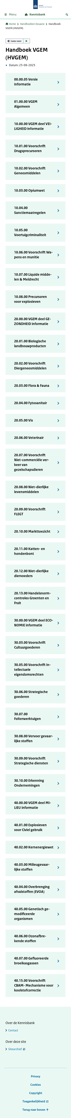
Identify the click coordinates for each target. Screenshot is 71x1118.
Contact (13, 1030)
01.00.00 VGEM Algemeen (25, 104)
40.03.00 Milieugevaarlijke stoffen (32, 867)
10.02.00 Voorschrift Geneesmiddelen (29, 170)
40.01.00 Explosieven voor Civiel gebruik (30, 827)
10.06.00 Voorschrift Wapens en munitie (33, 254)
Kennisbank (37, 14)
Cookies (35, 1085)
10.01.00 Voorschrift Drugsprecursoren (29, 148)
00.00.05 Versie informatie (26, 81)
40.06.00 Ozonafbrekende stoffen (30, 938)
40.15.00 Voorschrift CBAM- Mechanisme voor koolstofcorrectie (33, 985)
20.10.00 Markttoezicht (32, 531)
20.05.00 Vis (23, 420)
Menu (12, 14)
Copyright (35, 1093)
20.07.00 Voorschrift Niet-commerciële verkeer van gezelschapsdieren (31, 462)
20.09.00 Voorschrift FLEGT (29, 511)
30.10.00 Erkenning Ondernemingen (29, 783)
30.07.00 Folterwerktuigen (27, 716)
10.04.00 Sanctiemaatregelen (30, 210)
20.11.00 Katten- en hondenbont (29, 551)
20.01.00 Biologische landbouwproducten (30, 343)
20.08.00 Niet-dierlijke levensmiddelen (31, 489)
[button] (18, 41)
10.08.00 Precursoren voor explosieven (30, 299)
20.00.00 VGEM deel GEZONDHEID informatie (32, 321)
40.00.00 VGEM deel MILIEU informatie (32, 805)
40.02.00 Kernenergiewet (33, 847)
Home (12, 24)
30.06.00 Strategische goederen (31, 694)
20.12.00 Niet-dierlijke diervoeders (31, 573)
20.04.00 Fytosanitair (30, 403)
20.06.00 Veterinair (29, 438)
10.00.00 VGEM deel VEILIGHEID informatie (33, 126)
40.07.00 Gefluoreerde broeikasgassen (31, 960)
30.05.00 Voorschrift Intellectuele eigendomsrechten (32, 670)
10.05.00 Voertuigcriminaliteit (30, 232)
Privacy (35, 1076)
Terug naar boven (34, 1110)
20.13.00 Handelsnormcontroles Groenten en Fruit (32, 598)
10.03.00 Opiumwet (29, 190)
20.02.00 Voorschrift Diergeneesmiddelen (30, 365)
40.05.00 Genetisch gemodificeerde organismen (32, 914)
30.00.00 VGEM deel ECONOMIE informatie (33, 622)
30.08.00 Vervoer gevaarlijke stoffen (33, 738)
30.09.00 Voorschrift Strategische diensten (31, 760)
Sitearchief (15, 1049)
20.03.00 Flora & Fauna (31, 385)
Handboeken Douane (32, 24)
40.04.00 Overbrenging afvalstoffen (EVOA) (32, 889)
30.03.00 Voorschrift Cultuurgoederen (29, 645)
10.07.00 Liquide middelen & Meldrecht (33, 277)
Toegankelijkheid (33, 1101)
